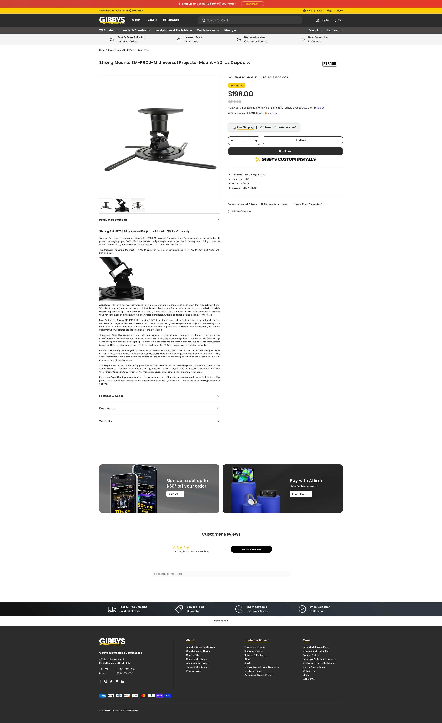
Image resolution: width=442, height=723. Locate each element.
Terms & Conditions (197, 666)
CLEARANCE (171, 20)
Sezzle (247, 662)
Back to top (221, 620)
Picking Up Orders (254, 646)
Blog (329, 10)
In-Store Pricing (253, 670)
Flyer (340, 10)
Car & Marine (206, 30)
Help (309, 10)
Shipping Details (253, 650)
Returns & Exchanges (256, 654)
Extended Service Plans (316, 646)
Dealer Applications (314, 666)
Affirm (247, 658)
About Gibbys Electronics (200, 646)
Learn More (301, 494)
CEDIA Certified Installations (318, 662)
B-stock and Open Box (315, 650)
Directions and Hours (198, 650)
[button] (338, 20)
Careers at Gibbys (196, 658)
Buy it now (285, 151)
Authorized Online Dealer (258, 674)
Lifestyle (230, 30)
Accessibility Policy (197, 662)
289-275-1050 (125, 673)
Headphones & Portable (171, 30)
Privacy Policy (193, 670)
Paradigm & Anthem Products (319, 658)
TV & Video (107, 30)
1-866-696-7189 (126, 668)
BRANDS (151, 20)
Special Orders (311, 654)
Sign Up (175, 494)
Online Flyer (309, 670)
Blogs (306, 674)
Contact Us (192, 654)
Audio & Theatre (134, 30)
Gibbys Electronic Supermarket (122, 710)
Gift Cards (309, 678)
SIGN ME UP (252, 3)
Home (102, 50)
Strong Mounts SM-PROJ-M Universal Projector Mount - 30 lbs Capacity (129, 50)
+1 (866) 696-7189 (132, 10)
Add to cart (302, 140)
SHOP (136, 20)
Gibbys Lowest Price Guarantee (262, 666)
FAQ (319, 10)
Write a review (251, 549)
